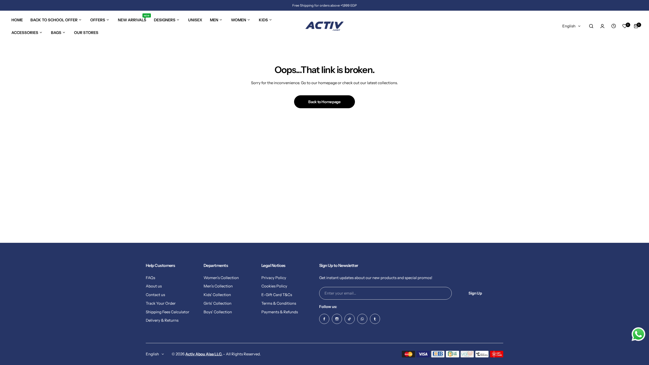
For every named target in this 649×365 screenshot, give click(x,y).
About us (154, 286)
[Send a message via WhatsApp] (638, 334)
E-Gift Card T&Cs (276, 294)
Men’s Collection (218, 286)
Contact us (155, 294)
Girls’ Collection (217, 303)
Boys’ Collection (218, 311)
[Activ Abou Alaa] (324, 26)
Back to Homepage (324, 101)
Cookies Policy (274, 286)
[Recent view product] (613, 26)
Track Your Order (161, 303)
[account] (602, 26)
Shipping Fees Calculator (167, 311)
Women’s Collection (221, 277)
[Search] (591, 26)
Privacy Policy (273, 277)
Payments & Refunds (279, 311)
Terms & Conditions (278, 303)
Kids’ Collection (217, 294)
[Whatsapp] (362, 319)
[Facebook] (324, 319)
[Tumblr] (375, 319)
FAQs (150, 277)
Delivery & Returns (162, 320)
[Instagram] (337, 319)
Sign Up (475, 293)
